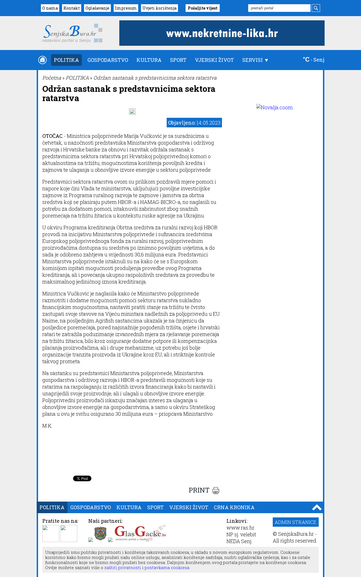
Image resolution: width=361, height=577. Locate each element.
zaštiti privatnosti (122, 567)
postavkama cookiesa (167, 567)
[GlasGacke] (140, 540)
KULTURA (149, 59)
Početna (51, 77)
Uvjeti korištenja (159, 8)
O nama (50, 8)
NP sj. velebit (241, 534)
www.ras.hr (240, 527)
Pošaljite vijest (202, 8)
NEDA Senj (238, 541)
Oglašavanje (97, 8)
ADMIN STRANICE (295, 522)
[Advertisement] (132, 458)
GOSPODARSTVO (107, 59)
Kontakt (71, 8)
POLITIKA (66, 59)
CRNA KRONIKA (234, 507)
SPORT (178, 59)
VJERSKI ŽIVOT (214, 59)
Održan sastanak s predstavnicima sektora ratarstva (155, 77)
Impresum (126, 8)
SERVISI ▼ (255, 59)
